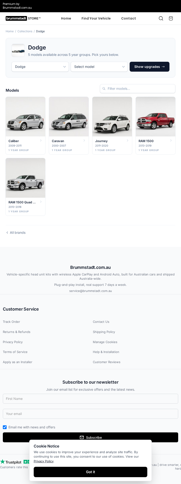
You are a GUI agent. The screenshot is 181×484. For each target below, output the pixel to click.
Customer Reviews (106, 362)
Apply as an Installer (17, 362)
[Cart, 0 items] (170, 18)
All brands (17, 232)
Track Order (11, 322)
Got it (90, 472)
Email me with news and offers (31, 427)
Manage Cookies (105, 342)
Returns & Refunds (16, 332)
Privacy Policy (13, 342)
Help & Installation (106, 352)
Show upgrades (147, 67)
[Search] (160, 18)
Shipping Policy (104, 332)
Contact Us (101, 322)
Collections (24, 31)
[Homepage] (23, 18)
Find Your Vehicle (96, 18)
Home (66, 18)
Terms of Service (15, 352)
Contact (128, 18)
